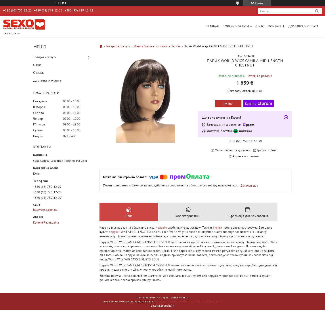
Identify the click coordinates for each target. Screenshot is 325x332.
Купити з (250, 104)
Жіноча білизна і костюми (151, 46)
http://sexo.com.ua (45, 210)
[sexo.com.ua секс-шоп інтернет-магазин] (24, 24)
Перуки (176, 46)
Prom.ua (183, 297)
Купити (228, 104)
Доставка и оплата (303, 26)
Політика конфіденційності (205, 301)
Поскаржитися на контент (171, 301)
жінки (218, 228)
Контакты (276, 26)
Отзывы (38, 72)
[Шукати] (317, 11)
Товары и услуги (236, 26)
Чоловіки (162, 228)
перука (114, 232)
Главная (212, 26)
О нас (259, 26)
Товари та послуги (118, 46)
